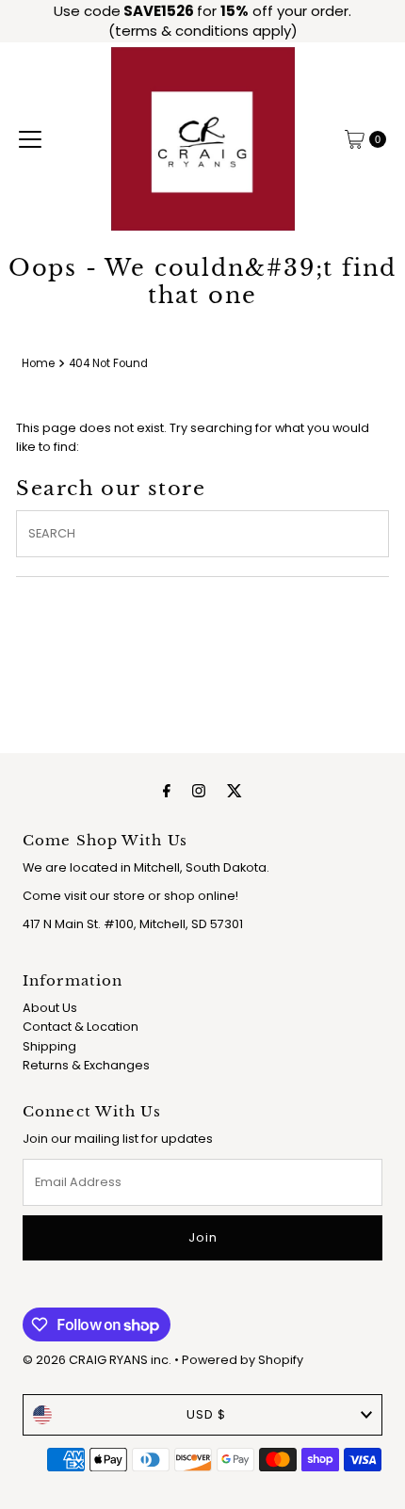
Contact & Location (80, 1027)
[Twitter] (234, 790)
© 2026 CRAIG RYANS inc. (98, 1360)
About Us (50, 1008)
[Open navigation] (30, 139)
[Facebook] (166, 790)
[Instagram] (198, 790)
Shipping (49, 1046)
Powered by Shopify (242, 1360)
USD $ (206, 1414)
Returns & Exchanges (86, 1065)
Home (38, 363)
